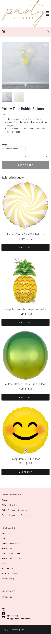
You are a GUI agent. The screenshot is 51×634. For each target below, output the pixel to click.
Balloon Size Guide (10, 544)
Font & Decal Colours (11, 553)
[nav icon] (47, 13)
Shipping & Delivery (10, 505)
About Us (6, 534)
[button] (45, 45)
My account (7, 597)
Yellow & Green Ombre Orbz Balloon (25, 384)
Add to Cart (25, 247)
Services (6, 500)
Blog (4, 539)
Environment (7, 568)
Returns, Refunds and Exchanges (16, 515)
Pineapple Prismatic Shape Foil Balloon (25, 309)
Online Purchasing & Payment (14, 510)
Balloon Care (7, 548)
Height (4, 145)
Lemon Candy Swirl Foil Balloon (25, 234)
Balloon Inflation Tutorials (13, 558)
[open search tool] (48, 31)
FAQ (4, 563)
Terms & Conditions (10, 573)
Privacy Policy (8, 578)
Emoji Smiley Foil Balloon (25, 459)
